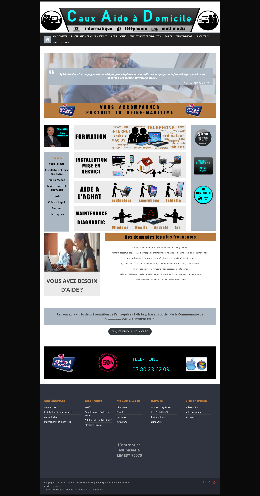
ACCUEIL (57, 157)
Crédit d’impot (56, 202)
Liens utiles (156, 421)
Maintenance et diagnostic (145, 36)
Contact (56, 208)
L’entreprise (203, 36)
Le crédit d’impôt (159, 412)
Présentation (192, 407)
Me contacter (61, 42)
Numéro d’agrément (161, 407)
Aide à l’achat (118, 36)
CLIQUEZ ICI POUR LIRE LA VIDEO (130, 331)
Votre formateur (194, 412)
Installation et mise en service (89, 36)
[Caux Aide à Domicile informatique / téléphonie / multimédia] (130, 10)
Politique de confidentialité (98, 420)
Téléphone (121, 407)
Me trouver (191, 417)
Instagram (121, 421)
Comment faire (158, 417)
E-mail (119, 412)
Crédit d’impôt (183, 36)
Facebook (121, 417)
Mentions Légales (93, 424)
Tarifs (168, 36)
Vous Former (60, 36)
